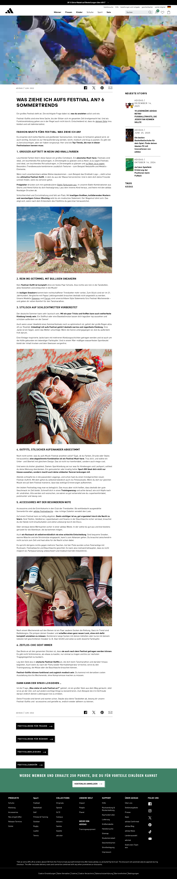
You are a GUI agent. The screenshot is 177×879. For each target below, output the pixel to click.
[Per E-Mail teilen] (110, 88)
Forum (47, 299)
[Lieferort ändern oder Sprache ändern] (169, 7)
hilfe (116, 7)
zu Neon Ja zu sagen (95, 164)
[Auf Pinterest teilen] (102, 88)
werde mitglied (160, 7)
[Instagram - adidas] (158, 811)
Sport (100, 12)
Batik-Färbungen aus (67, 185)
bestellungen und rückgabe (130, 7)
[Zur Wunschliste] (162, 12)
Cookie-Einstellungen (47, 873)
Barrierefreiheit (120, 873)
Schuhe (90, 12)
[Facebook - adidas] (158, 804)
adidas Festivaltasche (43, 511)
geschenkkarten (147, 7)
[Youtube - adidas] (158, 839)
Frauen (68, 12)
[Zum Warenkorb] (169, 12)
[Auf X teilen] (94, 88)
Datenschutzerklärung (104, 873)
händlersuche (108, 7)
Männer (57, 12)
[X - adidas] (158, 818)
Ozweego (36, 299)
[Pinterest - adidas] (158, 825)
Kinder (79, 12)
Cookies (74, 873)
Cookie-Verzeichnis (86, 873)
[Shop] (9, 11)
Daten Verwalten (63, 873)
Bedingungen (133, 873)
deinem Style (101, 121)
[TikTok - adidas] (158, 832)
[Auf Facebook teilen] (85, 88)
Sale (109, 12)
